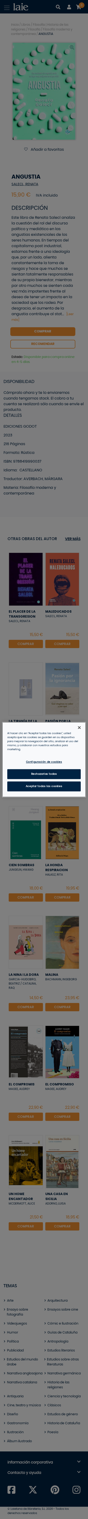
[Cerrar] (79, 727)
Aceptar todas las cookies (44, 786)
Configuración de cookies (44, 762)
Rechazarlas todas (44, 774)
